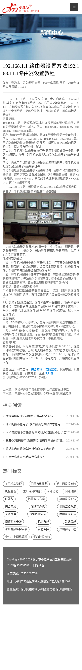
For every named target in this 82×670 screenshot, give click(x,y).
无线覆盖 (10, 514)
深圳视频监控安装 (16, 529)
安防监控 (51, 369)
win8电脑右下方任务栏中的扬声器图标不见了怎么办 (42, 436)
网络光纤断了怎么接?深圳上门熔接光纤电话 (42, 389)
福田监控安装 (67, 498)
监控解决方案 (36, 498)
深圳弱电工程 (67, 529)
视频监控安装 (13, 521)
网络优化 (52, 491)
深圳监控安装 (37, 514)
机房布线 (43, 521)
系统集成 (70, 521)
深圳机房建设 (64, 589)
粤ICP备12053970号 (19, 565)
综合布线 (36, 369)
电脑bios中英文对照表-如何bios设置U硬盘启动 (43, 393)
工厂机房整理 (13, 483)
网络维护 (70, 491)
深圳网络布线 (29, 589)
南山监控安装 (67, 514)
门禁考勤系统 (39, 483)
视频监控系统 (67, 506)
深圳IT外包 (38, 506)
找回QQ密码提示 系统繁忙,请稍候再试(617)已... (42, 440)
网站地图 (38, 565)
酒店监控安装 (41, 536)
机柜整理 (10, 491)
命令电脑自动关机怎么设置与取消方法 (42, 416)
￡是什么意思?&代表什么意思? (42, 456)
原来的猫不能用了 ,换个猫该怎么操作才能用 (42, 424)
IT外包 (49, 373)
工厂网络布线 (31, 491)
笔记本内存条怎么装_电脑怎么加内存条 (42, 448)
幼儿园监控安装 (66, 483)
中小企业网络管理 (16, 536)
